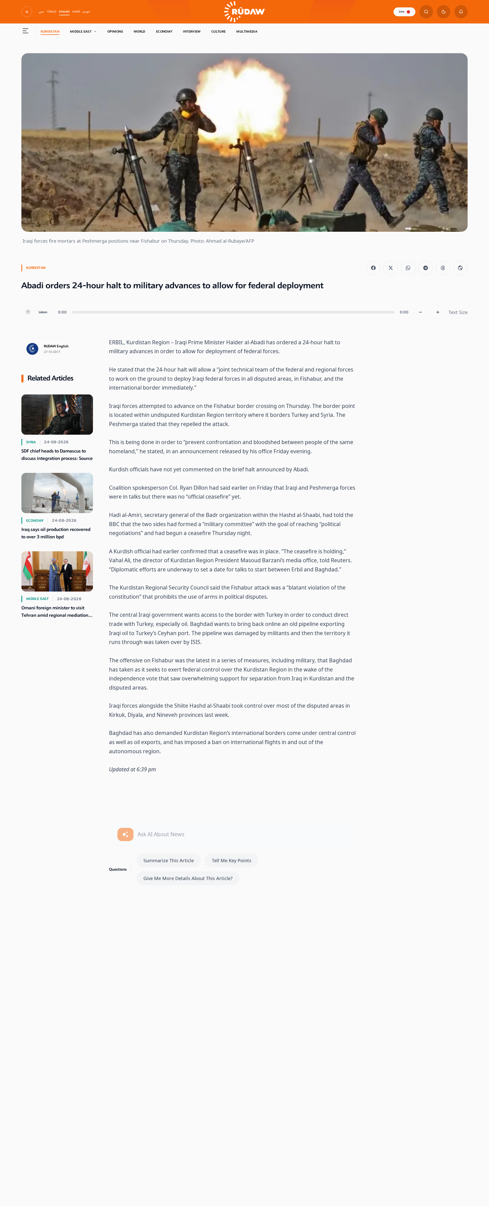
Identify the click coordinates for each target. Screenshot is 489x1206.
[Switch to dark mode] (443, 12)
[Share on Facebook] (373, 268)
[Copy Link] (460, 268)
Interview (191, 31)
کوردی (86, 12)
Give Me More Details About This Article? (188, 878)
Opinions (115, 31)
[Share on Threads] (443, 268)
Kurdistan (50, 31)
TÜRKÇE (52, 12)
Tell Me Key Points (231, 860)
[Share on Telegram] (425, 268)
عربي (41, 12)
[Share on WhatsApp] (408, 268)
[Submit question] (125, 834)
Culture (218, 31)
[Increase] (438, 312)
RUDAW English (56, 346)
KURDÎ (76, 12)
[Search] (426, 12)
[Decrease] (420, 312)
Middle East (80, 31)
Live (401, 11)
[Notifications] (461, 12)
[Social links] (26, 11)
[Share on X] (390, 268)
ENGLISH (64, 12)
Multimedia (246, 31)
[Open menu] (25, 31)
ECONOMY (164, 31)
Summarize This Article (168, 860)
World (139, 31)
